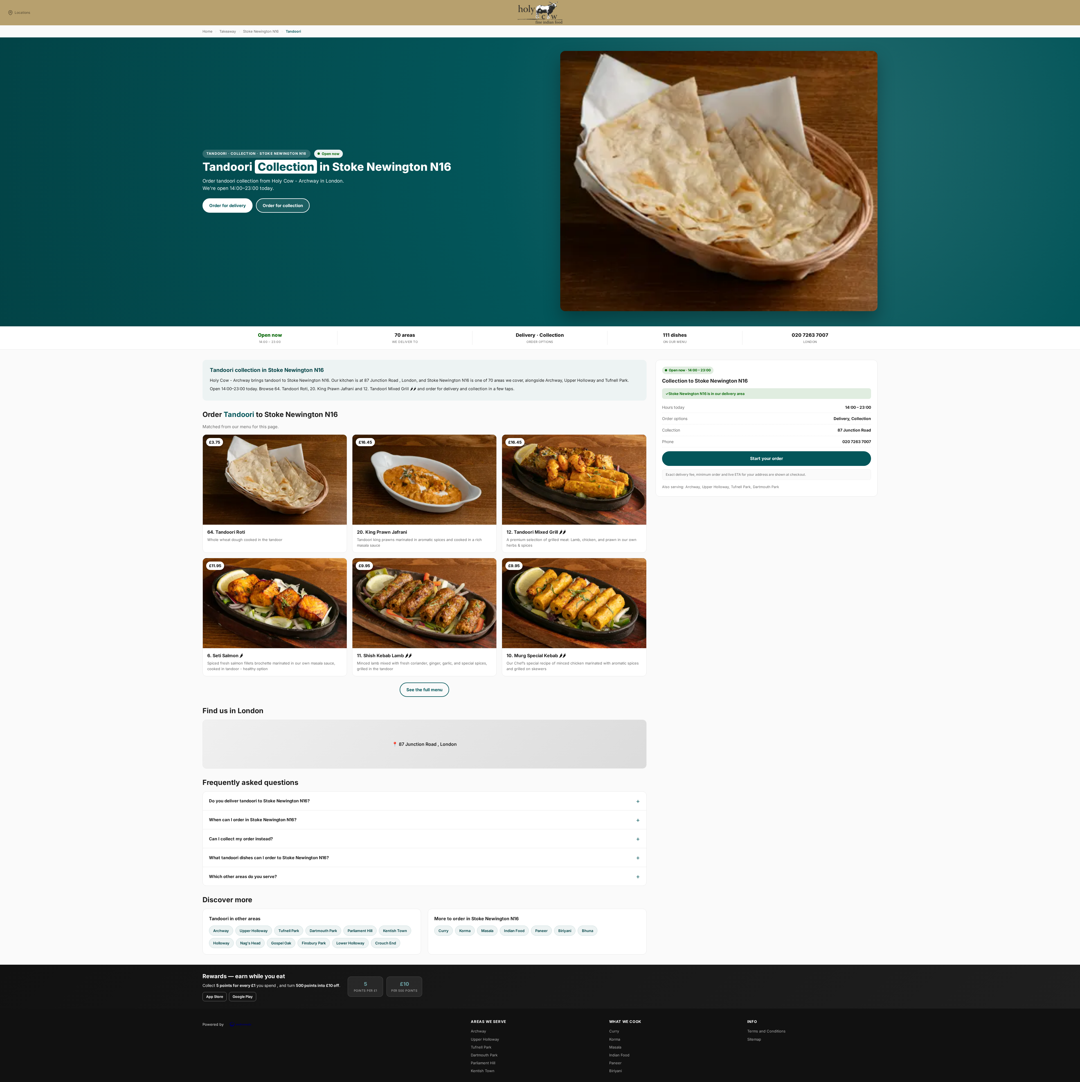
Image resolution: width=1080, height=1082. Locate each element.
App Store (214, 997)
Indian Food (514, 930)
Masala (487, 930)
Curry (443, 930)
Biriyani (564, 930)
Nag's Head (250, 943)
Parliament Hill (360, 930)
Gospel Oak (281, 943)
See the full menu (424, 689)
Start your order (766, 458)
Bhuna (587, 930)
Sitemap (754, 1039)
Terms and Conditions (766, 1031)
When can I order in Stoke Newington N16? (252, 819)
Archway (221, 930)
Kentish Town (395, 930)
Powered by (213, 1024)
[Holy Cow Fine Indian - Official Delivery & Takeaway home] (540, 12)
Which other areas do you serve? (243, 876)
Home (207, 31)
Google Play (243, 997)
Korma (465, 930)
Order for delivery (227, 205)
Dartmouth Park (323, 930)
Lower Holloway (350, 943)
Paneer (541, 930)
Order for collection (283, 205)
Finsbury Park (314, 943)
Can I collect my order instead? (241, 838)
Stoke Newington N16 (261, 31)
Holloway (221, 943)
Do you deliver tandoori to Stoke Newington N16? (259, 800)
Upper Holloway (254, 930)
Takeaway (227, 31)
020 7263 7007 (810, 335)
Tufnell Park (288, 930)
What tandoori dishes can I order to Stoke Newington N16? (269, 857)
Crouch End (385, 943)
